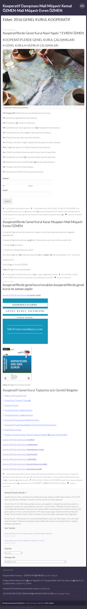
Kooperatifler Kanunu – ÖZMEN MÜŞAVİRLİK (23, 575)
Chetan (17, 608)
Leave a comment (75, 214)
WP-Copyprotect (28, 608)
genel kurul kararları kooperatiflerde (36, 214)
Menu (82, 6)
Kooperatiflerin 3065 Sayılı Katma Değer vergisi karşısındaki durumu (31, 274)
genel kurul (18, 277)
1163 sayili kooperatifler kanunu (17, 208)
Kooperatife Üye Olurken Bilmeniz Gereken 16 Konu (25, 540)
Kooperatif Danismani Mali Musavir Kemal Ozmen (50, 474)
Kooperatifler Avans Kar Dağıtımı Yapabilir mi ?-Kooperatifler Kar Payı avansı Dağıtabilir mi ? (43, 580)
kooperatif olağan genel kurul (18, 483)
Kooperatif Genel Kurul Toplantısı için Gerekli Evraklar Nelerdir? (28, 533)
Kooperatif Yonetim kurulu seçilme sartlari (21, 588)
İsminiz (6, 178)
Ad (4, 186)
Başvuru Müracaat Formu (16, 395)
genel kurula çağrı (57, 214)
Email (5, 190)
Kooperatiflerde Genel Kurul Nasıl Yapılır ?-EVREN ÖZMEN (43, 33)
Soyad (30, 186)
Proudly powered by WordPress (13, 603)
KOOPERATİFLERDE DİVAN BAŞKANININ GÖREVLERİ (28, 593)
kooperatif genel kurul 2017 (42, 277)
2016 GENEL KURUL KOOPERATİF (61, 208)
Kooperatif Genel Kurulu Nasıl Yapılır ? (38, 477)
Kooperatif (27, 277)
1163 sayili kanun (40, 208)
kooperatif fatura (16, 477)
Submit (8, 201)
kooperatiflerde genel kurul (22, 295)
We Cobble (49, 603)
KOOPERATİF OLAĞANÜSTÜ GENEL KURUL (48, 483)
